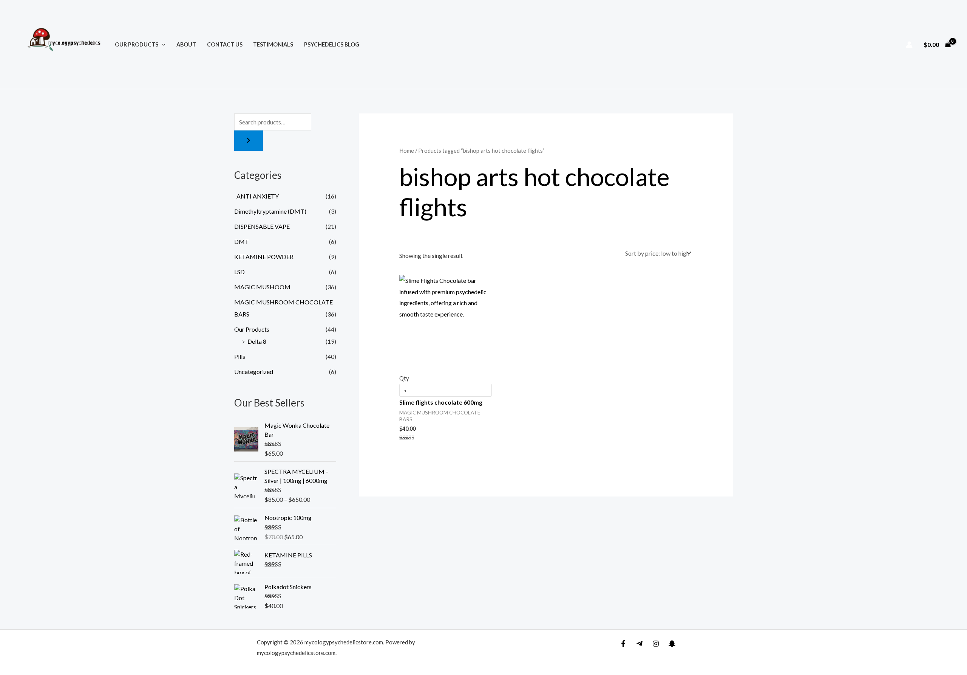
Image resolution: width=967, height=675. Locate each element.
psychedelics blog (331, 44)
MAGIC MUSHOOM (262, 286)
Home (406, 150)
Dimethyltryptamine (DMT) (270, 211)
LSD (239, 271)
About (186, 44)
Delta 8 (256, 341)
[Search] (248, 140)
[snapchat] (672, 643)
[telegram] (639, 643)
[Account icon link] (909, 44)
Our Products (136, 44)
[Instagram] (655, 643)
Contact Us (225, 44)
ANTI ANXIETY (256, 196)
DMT (241, 241)
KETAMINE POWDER (263, 256)
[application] (161, 44)
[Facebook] (623, 643)
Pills (239, 356)
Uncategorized (253, 371)
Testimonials (273, 44)
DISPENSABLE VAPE (262, 226)
